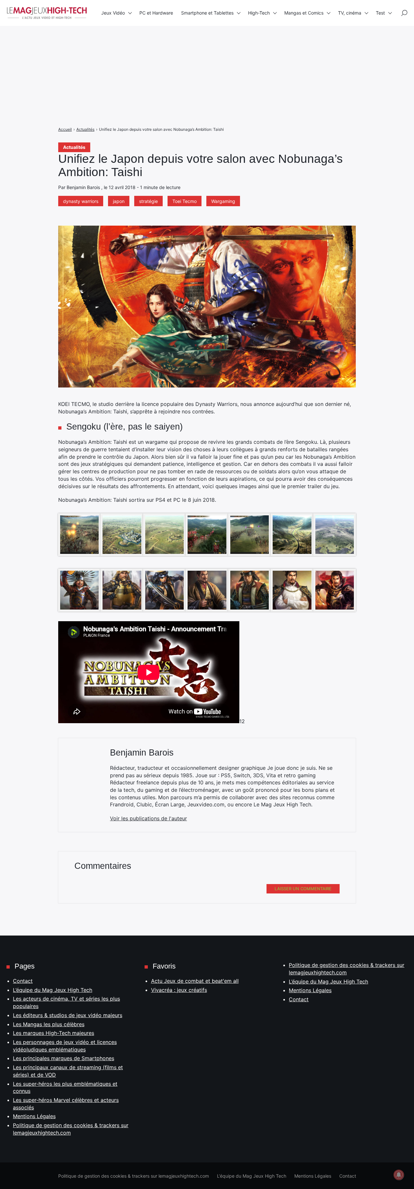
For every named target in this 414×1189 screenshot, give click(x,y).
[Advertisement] (194, 45)
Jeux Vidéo (113, 13)
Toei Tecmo (184, 201)
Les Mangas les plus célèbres (48, 1024)
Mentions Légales (34, 1116)
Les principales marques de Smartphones (63, 1058)
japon (119, 201)
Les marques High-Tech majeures (53, 1033)
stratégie (148, 201)
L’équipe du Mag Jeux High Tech (52, 990)
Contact (23, 981)
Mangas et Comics (303, 13)
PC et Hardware (156, 13)
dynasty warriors (80, 201)
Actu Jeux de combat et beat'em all (195, 981)
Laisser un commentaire (303, 888)
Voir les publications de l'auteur (148, 818)
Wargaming (223, 201)
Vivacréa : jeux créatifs (179, 990)
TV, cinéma (349, 13)
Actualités (74, 147)
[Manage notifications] (399, 1175)
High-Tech (259, 13)
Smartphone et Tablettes (207, 13)
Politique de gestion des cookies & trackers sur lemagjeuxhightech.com (133, 1176)
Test (380, 13)
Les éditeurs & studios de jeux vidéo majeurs (67, 1015)
